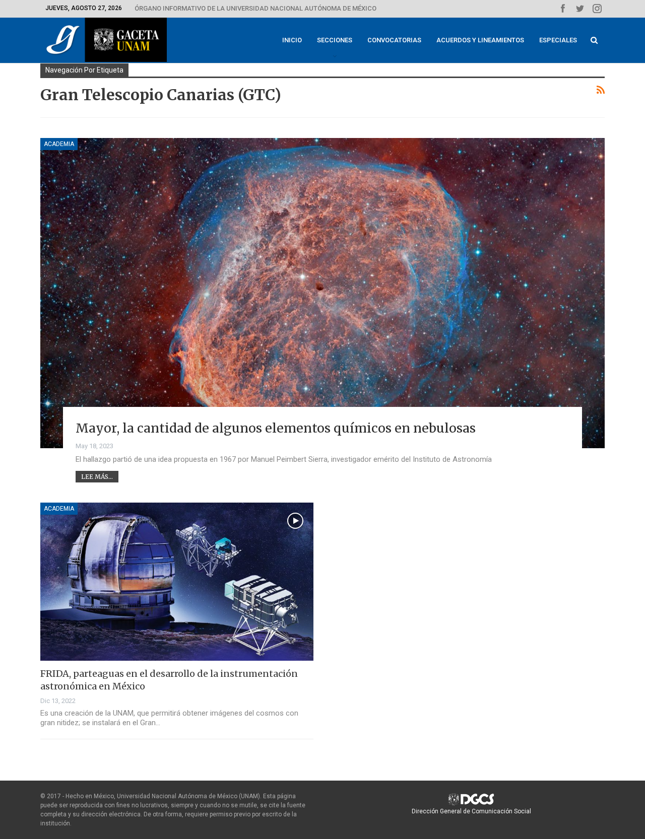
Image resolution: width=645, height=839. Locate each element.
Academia (59, 144)
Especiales (558, 40)
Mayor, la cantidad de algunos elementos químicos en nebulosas (276, 428)
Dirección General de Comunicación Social (471, 811)
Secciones (334, 40)
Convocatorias (394, 40)
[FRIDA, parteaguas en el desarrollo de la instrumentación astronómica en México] (176, 582)
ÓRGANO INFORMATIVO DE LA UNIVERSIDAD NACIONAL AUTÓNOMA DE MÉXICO (255, 8)
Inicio (292, 40)
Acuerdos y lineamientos (480, 40)
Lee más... (97, 476)
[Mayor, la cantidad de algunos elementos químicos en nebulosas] (322, 293)
